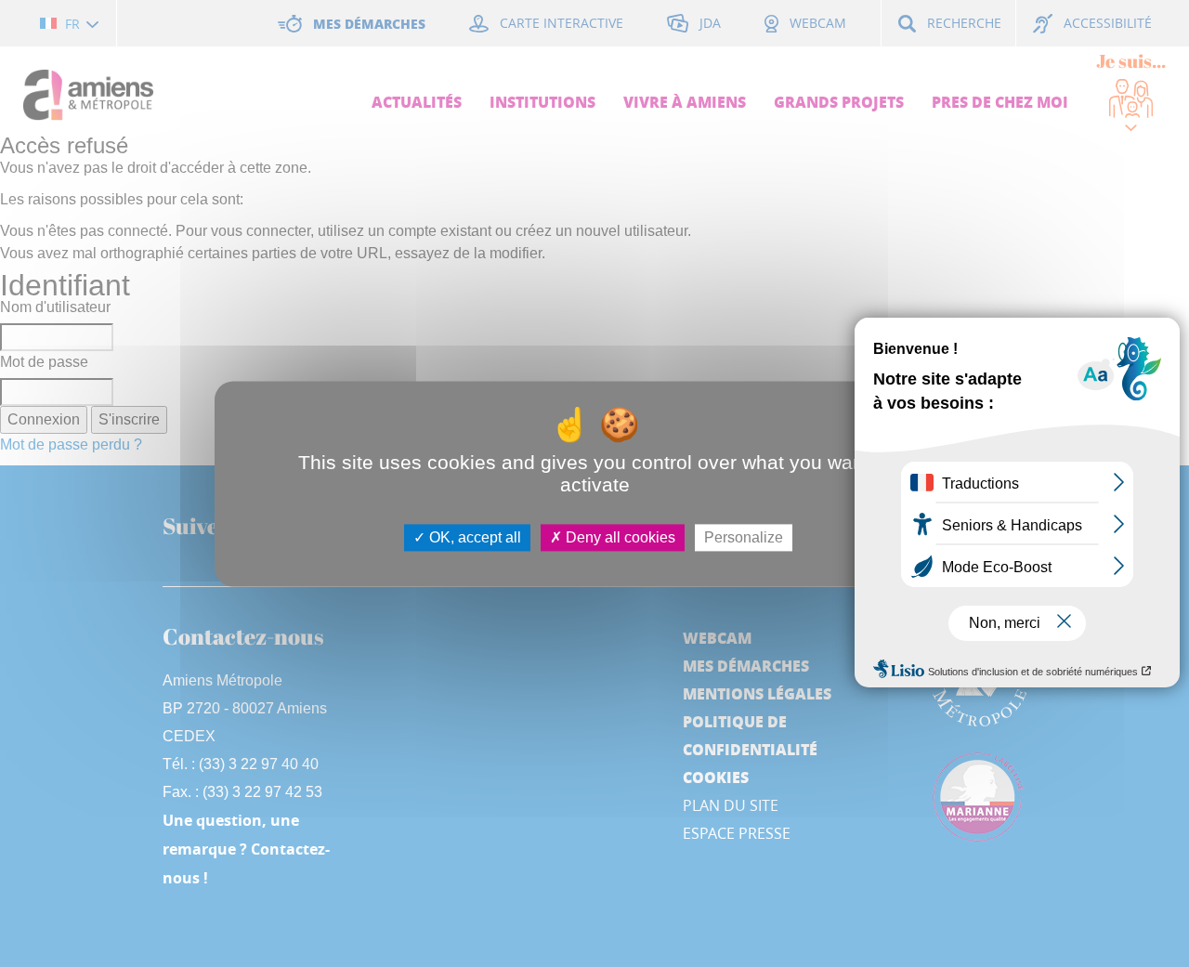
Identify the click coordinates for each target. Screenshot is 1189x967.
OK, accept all (473, 537)
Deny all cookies (618, 537)
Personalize (743, 537)
